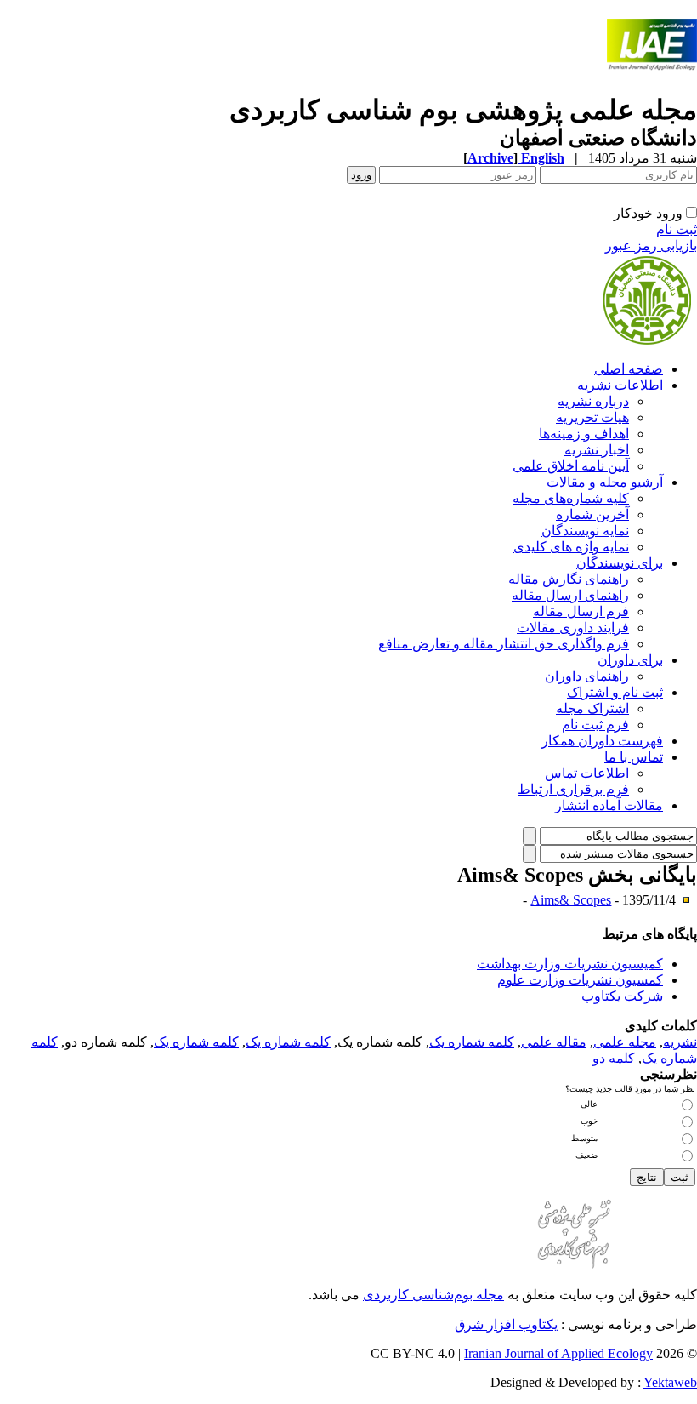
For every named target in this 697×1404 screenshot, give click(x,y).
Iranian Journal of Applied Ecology (558, 1353)
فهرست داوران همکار (602, 740)
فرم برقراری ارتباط (573, 789)
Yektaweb (670, 1382)
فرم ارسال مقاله (581, 611)
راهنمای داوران (587, 676)
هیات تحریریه (592, 417)
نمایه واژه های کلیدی (571, 546)
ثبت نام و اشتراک (615, 692)
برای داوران (630, 660)
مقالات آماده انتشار (609, 805)
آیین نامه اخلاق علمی (571, 466)
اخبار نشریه (596, 449)
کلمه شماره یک (471, 1042)
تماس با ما (633, 757)
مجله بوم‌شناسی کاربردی (433, 1294)
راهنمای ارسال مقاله (570, 595)
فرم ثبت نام (595, 724)
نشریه (680, 1042)
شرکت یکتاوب (622, 996)
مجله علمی (624, 1042)
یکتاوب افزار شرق (506, 1324)
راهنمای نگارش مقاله (568, 579)
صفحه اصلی (628, 369)
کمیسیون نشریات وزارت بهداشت (570, 963)
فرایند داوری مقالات (573, 627)
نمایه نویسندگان (585, 530)
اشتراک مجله (592, 708)
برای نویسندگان (619, 563)
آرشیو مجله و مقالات (605, 482)
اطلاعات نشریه (620, 385)
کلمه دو (613, 1058)
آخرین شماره (592, 514)
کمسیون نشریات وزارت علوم (580, 980)
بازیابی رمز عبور (651, 245)
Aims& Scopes (570, 900)
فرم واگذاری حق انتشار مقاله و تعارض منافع (503, 643)
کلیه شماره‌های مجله (571, 498)
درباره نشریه (593, 401)
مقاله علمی (553, 1042)
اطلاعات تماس (587, 773)
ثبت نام (676, 229)
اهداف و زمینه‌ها (584, 433)
